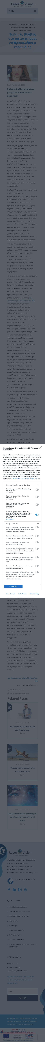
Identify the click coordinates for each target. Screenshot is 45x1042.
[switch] (37, 490)
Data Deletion (10, 594)
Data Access (22, 594)
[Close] (41, 448)
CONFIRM (13, 586)
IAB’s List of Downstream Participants (25, 479)
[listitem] (22, 485)
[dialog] (22, 521)
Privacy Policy (34, 594)
